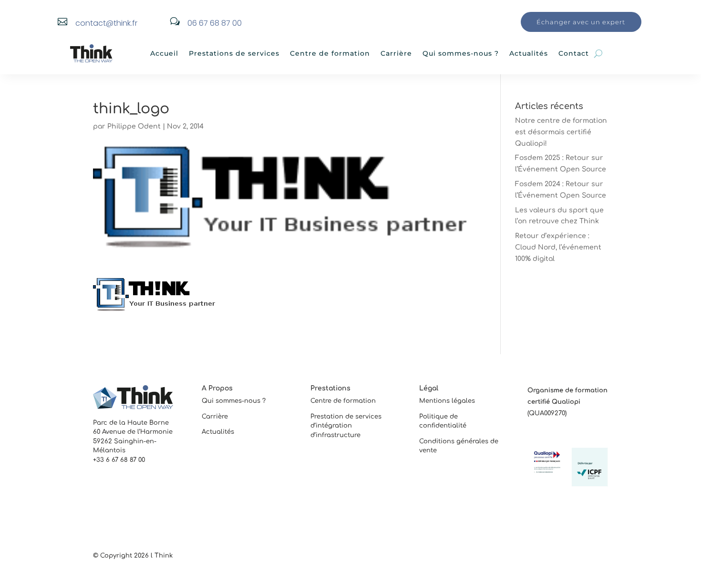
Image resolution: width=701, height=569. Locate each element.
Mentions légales (447, 401)
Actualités (528, 53)
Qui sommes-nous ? (461, 53)
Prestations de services (234, 53)
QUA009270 (547, 413)
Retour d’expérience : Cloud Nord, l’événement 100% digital (558, 247)
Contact (573, 53)
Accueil (164, 53)
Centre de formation (330, 53)
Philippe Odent (134, 126)
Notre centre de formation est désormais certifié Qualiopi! (561, 132)
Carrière (396, 53)
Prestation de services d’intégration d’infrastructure (345, 426)
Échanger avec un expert (580, 22)
